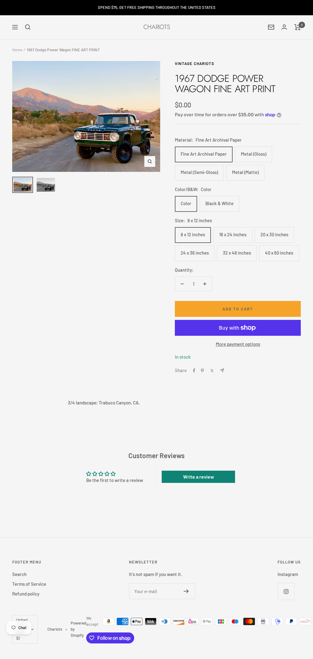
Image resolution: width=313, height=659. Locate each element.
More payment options (238, 344)
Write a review (198, 477)
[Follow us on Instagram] (286, 591)
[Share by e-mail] (222, 370)
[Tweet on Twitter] (212, 370)
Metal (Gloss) (253, 154)
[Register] (186, 591)
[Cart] (297, 27)
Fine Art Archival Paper (204, 154)
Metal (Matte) (245, 172)
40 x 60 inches (279, 252)
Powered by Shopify (78, 629)
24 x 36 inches (195, 252)
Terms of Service (29, 584)
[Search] (28, 27)
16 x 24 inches (232, 234)
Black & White (219, 203)
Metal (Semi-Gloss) (199, 172)
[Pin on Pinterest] (202, 370)
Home (17, 49)
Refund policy (25, 593)
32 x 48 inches (237, 252)
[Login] (284, 27)
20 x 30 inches (274, 234)
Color (186, 203)
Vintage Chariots (194, 63)
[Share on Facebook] (194, 370)
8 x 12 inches (193, 234)
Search (19, 574)
